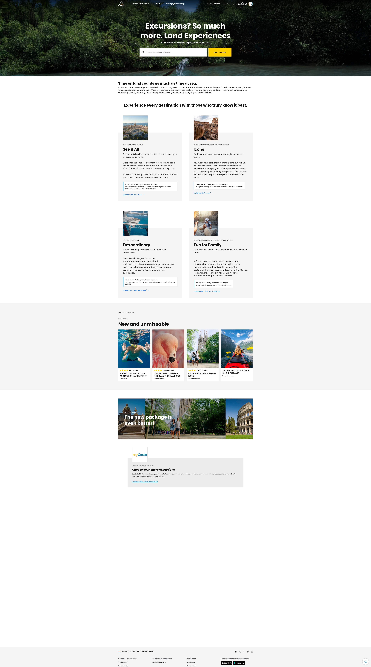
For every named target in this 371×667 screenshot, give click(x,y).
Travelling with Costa (140, 4)
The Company (123, 662)
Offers (157, 4)
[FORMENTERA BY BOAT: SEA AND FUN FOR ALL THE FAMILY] (134, 355)
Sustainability (123, 666)
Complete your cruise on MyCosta (145, 481)
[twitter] (240, 652)
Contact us (191, 662)
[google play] (239, 663)
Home (120, 313)
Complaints (191, 666)
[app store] (226, 663)
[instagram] (236, 652)
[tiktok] (248, 652)
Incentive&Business (159, 662)
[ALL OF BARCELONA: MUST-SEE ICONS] (203, 355)
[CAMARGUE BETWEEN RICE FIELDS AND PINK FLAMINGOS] (168, 355)
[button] (228, 4)
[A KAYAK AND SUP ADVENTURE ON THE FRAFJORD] (237, 355)
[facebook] (244, 652)
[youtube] (252, 652)
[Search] (224, 4)
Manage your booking (175, 4)
